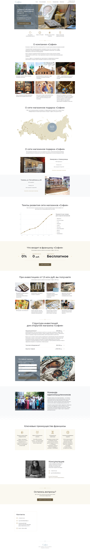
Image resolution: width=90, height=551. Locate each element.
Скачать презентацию (45, 264)
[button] (45, 331)
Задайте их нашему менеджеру (45, 499)
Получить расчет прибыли (24, 23)
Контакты (62, 1)
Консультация (55, 1)
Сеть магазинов (42, 1)
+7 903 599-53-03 (21, 518)
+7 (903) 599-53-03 (71, 1)
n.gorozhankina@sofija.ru (71, 2)
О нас (37, 1)
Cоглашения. (31, 374)
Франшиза (49, 1)
